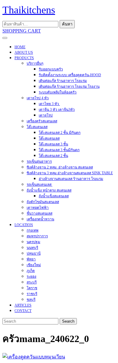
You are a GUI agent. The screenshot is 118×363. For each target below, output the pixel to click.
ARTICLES (23, 305)
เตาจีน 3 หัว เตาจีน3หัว (57, 109)
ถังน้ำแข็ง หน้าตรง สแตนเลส (49, 190)
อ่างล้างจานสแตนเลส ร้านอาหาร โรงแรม (71, 179)
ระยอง (31, 276)
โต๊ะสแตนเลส (37, 127)
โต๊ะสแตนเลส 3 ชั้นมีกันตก (59, 150)
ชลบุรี (31, 299)
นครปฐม (33, 242)
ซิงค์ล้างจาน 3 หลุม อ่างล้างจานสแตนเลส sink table (70, 173)
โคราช (32, 288)
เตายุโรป (46, 115)
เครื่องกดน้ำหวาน (40, 219)
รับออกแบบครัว (51, 69)
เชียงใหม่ (34, 265)
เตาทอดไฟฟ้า (38, 207)
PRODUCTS (24, 58)
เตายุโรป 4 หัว (38, 98)
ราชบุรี (32, 294)
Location (24, 225)
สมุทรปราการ (37, 236)
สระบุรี (32, 282)
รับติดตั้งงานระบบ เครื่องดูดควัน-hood (70, 75)
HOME (20, 47)
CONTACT (23, 311)
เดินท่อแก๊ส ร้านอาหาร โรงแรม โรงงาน (69, 86)
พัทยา (31, 259)
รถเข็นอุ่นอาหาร (39, 161)
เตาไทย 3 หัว (49, 104)
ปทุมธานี (34, 253)
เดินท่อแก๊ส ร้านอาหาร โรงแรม (63, 81)
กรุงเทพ (32, 230)
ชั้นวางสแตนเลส (39, 213)
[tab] (4, 38)
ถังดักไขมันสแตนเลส (43, 202)
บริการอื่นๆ (35, 63)
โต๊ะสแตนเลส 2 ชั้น (53, 156)
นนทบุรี (32, 248)
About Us (24, 52)
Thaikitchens (28, 9)
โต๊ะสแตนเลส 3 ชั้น (53, 144)
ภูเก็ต (31, 271)
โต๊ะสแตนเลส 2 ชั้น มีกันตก (59, 133)
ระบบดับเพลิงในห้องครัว (58, 92)
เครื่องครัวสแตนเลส (42, 121)
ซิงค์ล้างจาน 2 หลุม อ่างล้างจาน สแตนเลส (60, 167)
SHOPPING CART (21, 30)
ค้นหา (67, 24)
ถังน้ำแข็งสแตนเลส (54, 196)
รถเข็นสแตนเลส (39, 184)
